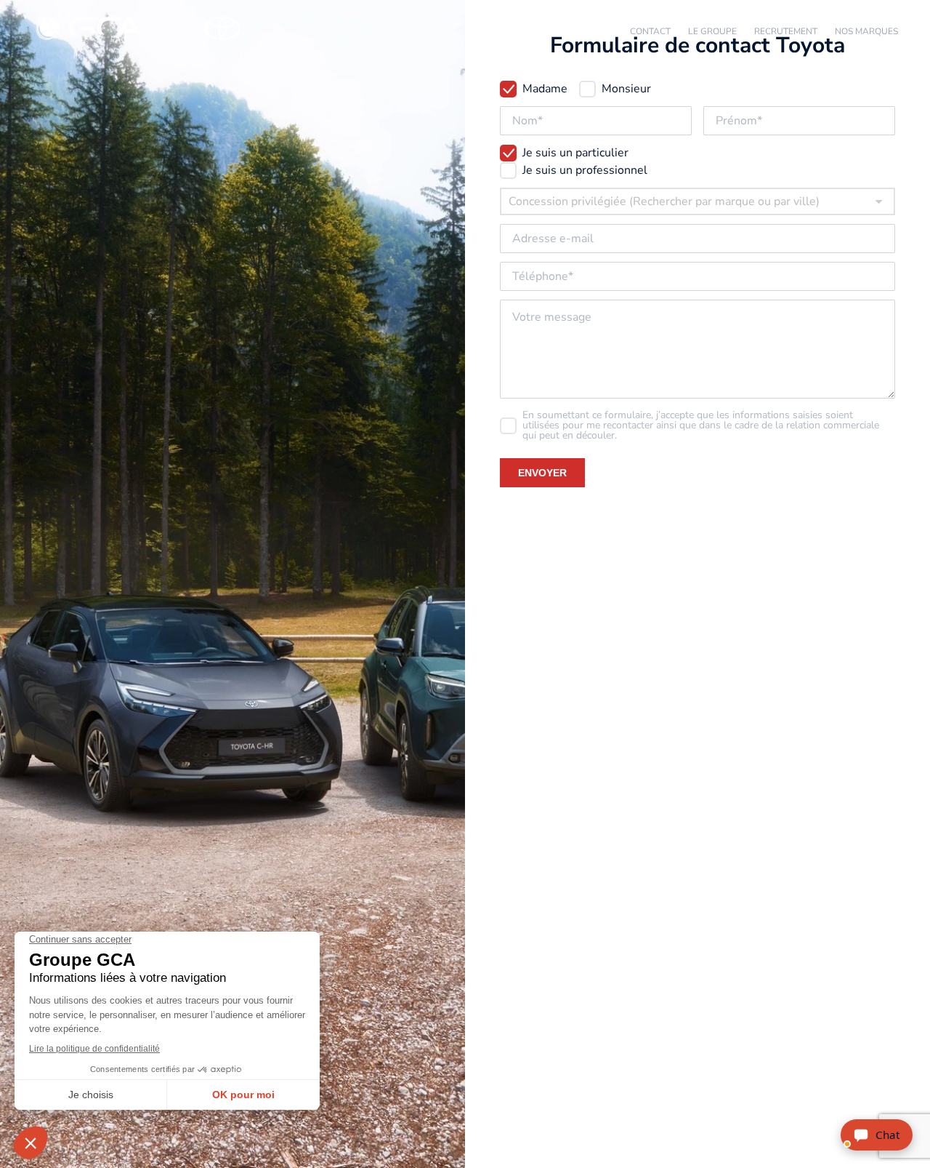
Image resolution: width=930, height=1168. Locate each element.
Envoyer (542, 473)
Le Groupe (712, 31)
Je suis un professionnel (584, 170)
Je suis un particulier (575, 153)
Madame (544, 89)
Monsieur (626, 89)
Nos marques (866, 31)
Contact (650, 31)
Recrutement (785, 31)
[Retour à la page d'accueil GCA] (155, 29)
